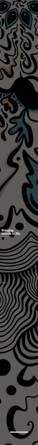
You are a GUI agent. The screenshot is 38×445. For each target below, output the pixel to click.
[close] (27, 432)
